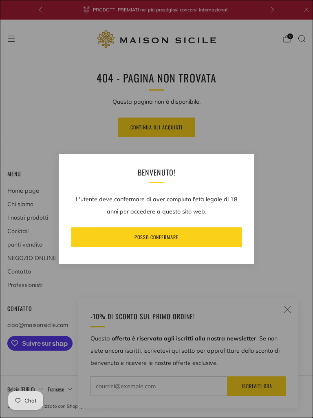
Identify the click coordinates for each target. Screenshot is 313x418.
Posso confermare (156, 236)
